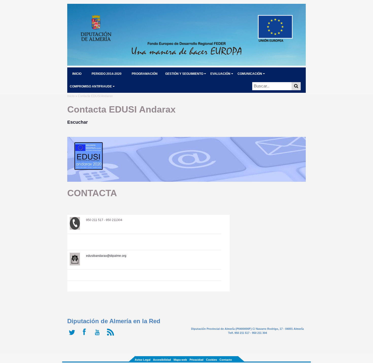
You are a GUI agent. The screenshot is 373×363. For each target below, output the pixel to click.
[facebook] (85, 335)
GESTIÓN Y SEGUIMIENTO (184, 74)
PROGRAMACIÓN (145, 74)
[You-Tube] (98, 335)
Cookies (211, 359)
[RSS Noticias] (111, 335)
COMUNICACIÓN (250, 74)
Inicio (71, 96)
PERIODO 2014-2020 (107, 74)
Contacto (225, 359)
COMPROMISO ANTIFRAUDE (91, 86)
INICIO (76, 74)
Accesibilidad (162, 359)
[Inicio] (186, 64)
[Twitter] (73, 335)
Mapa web (180, 359)
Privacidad (197, 359)
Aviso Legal (142, 359)
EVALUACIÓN (220, 74)
